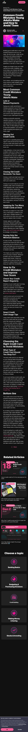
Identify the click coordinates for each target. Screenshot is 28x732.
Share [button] (15, 447)
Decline (20, 729)
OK (7, 729)
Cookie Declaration (22, 724)
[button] (23, 31)
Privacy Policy (5, 726)
